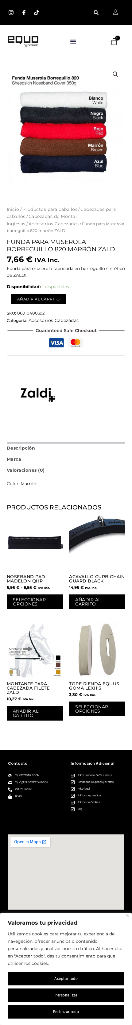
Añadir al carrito (38, 299)
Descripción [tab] (21, 448)
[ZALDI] (37, 394)
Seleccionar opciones (29, 602)
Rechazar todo (66, 1012)
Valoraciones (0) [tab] (26, 470)
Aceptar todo (66, 979)
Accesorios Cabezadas (54, 223)
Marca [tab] (14, 459)
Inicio (13, 209)
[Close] (127, 915)
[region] (66, 969)
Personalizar (66, 995)
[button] (96, 12)
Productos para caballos (50, 209)
